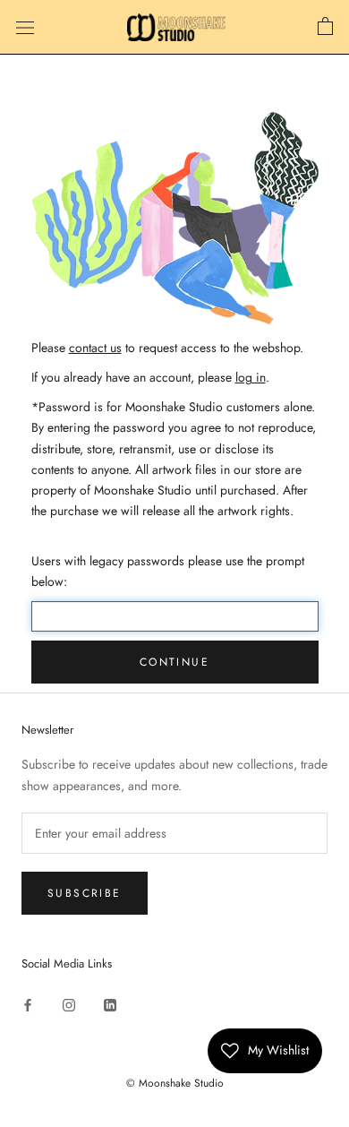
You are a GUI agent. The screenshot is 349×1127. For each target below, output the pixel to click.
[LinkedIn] (110, 1004)
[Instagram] (69, 1004)
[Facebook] (27, 1004)
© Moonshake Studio (175, 1083)
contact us (95, 348)
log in (250, 377)
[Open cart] (325, 27)
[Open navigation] (25, 28)
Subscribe (84, 893)
